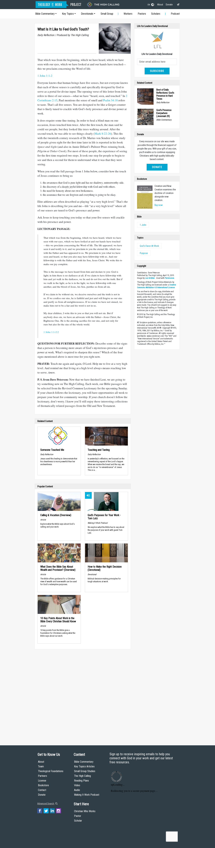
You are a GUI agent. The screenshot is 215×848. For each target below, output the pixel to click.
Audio (77, 790)
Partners (42, 775)
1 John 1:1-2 (44, 76)
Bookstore (43, 785)
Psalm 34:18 (110, 100)
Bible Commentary (45, 13)
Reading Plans (81, 780)
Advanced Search (46, 803)
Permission (169, 278)
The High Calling (82, 775)
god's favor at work (149, 246)
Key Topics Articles (84, 766)
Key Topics (68, 13)
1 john (143, 225)
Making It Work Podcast (86, 794)
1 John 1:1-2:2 (51, 332)
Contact (42, 790)
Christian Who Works (84, 811)
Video (77, 785)
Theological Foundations (50, 771)
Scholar (78, 820)
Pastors (142, 13)
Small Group (107, 13)
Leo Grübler (150, 278)
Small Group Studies (84, 771)
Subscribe (157, 71)
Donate (169, 4)
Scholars (155, 13)
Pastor (77, 816)
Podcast (175, 13)
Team (41, 766)
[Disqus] (83, 694)
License (42, 780)
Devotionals (87, 13)
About (160, 4)
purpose (144, 253)
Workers (128, 13)
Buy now (159, 205)
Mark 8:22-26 (103, 133)
